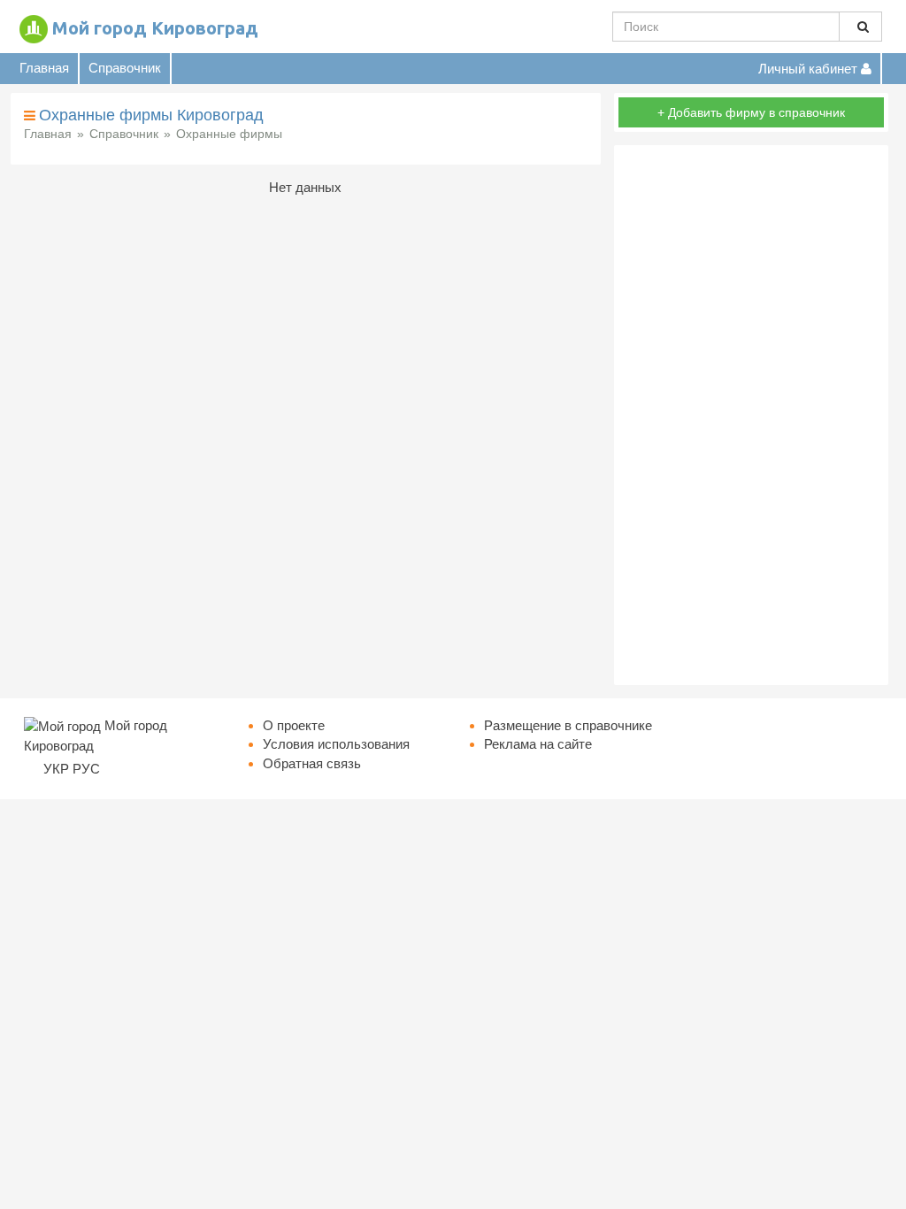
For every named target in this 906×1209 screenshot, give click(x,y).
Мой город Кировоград (155, 28)
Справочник (124, 67)
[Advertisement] (751, 415)
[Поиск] (860, 27)
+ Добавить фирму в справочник (751, 112)
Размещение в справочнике (568, 725)
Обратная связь (312, 763)
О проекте (294, 725)
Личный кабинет (809, 68)
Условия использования (336, 743)
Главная (44, 67)
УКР (56, 768)
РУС (86, 768)
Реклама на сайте (538, 743)
